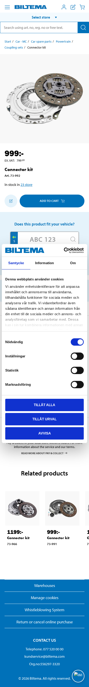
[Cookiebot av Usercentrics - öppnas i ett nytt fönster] (64, 250)
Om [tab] (73, 263)
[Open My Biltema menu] (63, 7)
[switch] (77, 356)
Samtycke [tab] (16, 263)
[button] (44, 17)
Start (8, 41)
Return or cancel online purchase (44, 622)
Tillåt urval (44, 419)
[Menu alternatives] (7, 7)
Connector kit (18, 537)
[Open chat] (78, 676)
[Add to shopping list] (11, 201)
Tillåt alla (44, 405)
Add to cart (49, 201)
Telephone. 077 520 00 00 (44, 649)
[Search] (83, 27)
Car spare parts (41, 41)
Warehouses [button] (44, 585)
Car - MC (21, 41)
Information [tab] (44, 263)
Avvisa (44, 433)
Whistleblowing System (44, 609)
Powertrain (63, 41)
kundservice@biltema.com (44, 656)
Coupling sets (14, 47)
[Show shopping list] (73, 7)
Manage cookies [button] (44, 597)
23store (26, 184)
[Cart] (82, 7)
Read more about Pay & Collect (42, 453)
